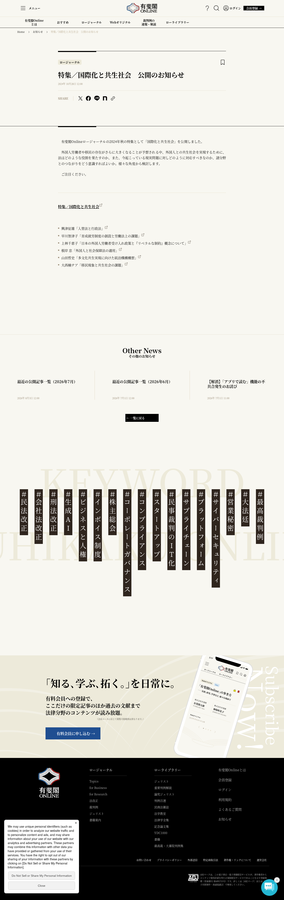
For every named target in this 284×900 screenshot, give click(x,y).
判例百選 (160, 800)
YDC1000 (160, 833)
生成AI (68, 511)
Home (21, 31)
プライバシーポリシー (169, 860)
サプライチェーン (186, 528)
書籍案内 (95, 820)
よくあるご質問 (230, 809)
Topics (94, 781)
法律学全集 (161, 820)
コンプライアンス (142, 528)
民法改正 (24, 511)
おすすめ (62, 24)
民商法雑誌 (161, 807)
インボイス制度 (98, 524)
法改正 (93, 800)
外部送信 (193, 860)
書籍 (157, 839)
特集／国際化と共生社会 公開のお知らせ (74, 31)
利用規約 (225, 799)
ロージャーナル (91, 22)
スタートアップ (157, 524)
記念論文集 (161, 826)
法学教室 (160, 813)
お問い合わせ (143, 860)
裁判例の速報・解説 (149, 22)
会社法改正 (39, 515)
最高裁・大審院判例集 (168, 846)
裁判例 (93, 807)
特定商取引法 (210, 860)
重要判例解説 (163, 788)
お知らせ (38, 31)
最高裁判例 (260, 515)
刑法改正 (53, 511)
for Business (98, 788)
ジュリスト (96, 813)
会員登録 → (253, 8)
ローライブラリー (177, 24)
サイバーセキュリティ (216, 537)
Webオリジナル (120, 22)
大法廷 (245, 507)
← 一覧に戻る (135, 418)
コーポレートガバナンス (127, 542)
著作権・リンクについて (237, 860)
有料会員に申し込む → (76, 733)
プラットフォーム (201, 528)
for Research (98, 794)
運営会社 (262, 860)
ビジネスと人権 (83, 524)
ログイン (224, 789)
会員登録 (225, 780)
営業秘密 (230, 511)
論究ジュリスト (164, 794)
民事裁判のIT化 (171, 528)
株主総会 (112, 511)
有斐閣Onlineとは (34, 22)
